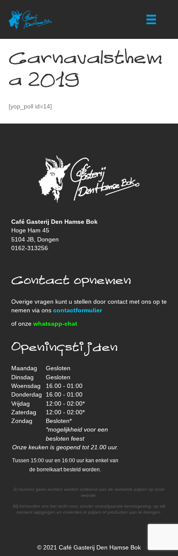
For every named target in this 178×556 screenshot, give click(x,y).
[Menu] (151, 19)
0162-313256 (29, 248)
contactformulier (77, 310)
